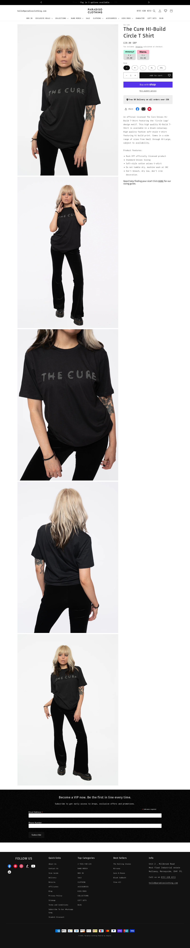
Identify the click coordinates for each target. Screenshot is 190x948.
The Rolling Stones (122, 864)
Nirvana (116, 868)
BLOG (80, 905)
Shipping (139, 46)
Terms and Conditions (58, 905)
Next (148, 2)
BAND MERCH (83, 868)
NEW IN (81, 873)
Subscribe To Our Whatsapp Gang (61, 911)
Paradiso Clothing (91, 935)
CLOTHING (82, 882)
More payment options (148, 91)
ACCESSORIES (83, 887)
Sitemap (52, 900)
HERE (161, 181)
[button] (44, 18)
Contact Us (53, 868)
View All (117, 882)
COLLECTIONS (83, 896)
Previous (41, 2)
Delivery (52, 878)
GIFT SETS (82, 900)
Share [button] (130, 109)
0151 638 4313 (144, 11)
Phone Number (35, 823)
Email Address (36, 812)
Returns (52, 882)
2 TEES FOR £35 (84, 864)
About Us (52, 864)
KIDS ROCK (82, 891)
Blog (50, 891)
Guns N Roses (119, 873)
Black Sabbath (119, 878)
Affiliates (53, 887)
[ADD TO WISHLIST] (169, 75)
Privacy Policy (55, 896)
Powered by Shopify (104, 935)
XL (152, 68)
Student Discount (56, 917)
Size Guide (53, 873)
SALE (80, 878)
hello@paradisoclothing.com (31, 11)
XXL (161, 68)
